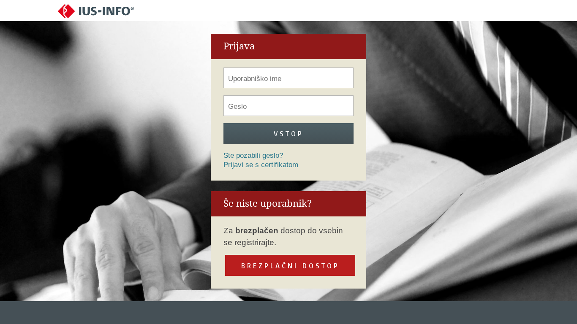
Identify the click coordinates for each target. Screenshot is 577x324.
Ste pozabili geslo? (253, 155)
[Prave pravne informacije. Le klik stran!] (96, 11)
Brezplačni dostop (290, 265)
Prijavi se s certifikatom (260, 165)
